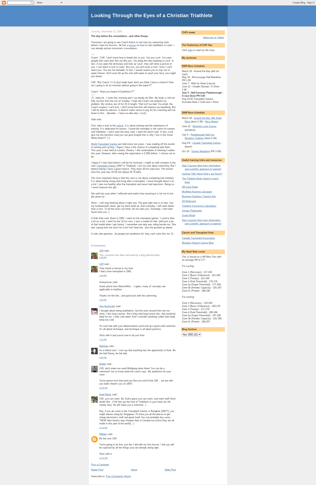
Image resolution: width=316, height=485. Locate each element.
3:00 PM (102, 300)
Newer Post (97, 469)
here (190, 50)
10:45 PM (103, 388)
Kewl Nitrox (105, 394)
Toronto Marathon (200, 151)
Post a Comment (100, 464)
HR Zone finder (190, 187)
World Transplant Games (104, 144)
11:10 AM (103, 428)
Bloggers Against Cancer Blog (198, 242)
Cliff (101, 250)
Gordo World (188, 215)
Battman (103, 346)
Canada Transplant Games (206, 143)
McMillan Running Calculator (197, 191)
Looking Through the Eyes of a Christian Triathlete (151, 15)
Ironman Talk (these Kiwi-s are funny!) (202, 173)
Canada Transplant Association (198, 238)
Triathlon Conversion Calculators (199, 206)
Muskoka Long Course (204, 126)
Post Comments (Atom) (118, 476)
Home (134, 469)
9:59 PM (102, 358)
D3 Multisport (189, 201)
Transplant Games (106, 165)
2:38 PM (102, 257)
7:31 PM (102, 339)
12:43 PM (103, 458)
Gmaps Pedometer (192, 210)
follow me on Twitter (213, 37)
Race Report (211, 121)
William (103, 434)
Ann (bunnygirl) (107, 306)
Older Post (170, 469)
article (120, 125)
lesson (132, 45)
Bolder (102, 364)
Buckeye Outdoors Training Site (199, 196)
